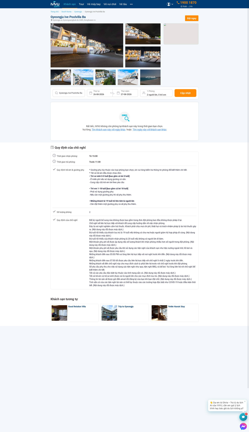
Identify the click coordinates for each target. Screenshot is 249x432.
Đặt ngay (191, 18)
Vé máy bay (94, 4)
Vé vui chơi (110, 4)
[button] (227, 405)
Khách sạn (70, 4)
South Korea (66, 12)
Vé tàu (123, 4)
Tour (81, 4)
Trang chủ (55, 12)
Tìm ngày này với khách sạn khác (150, 129)
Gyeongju (78, 12)
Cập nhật (185, 93)
